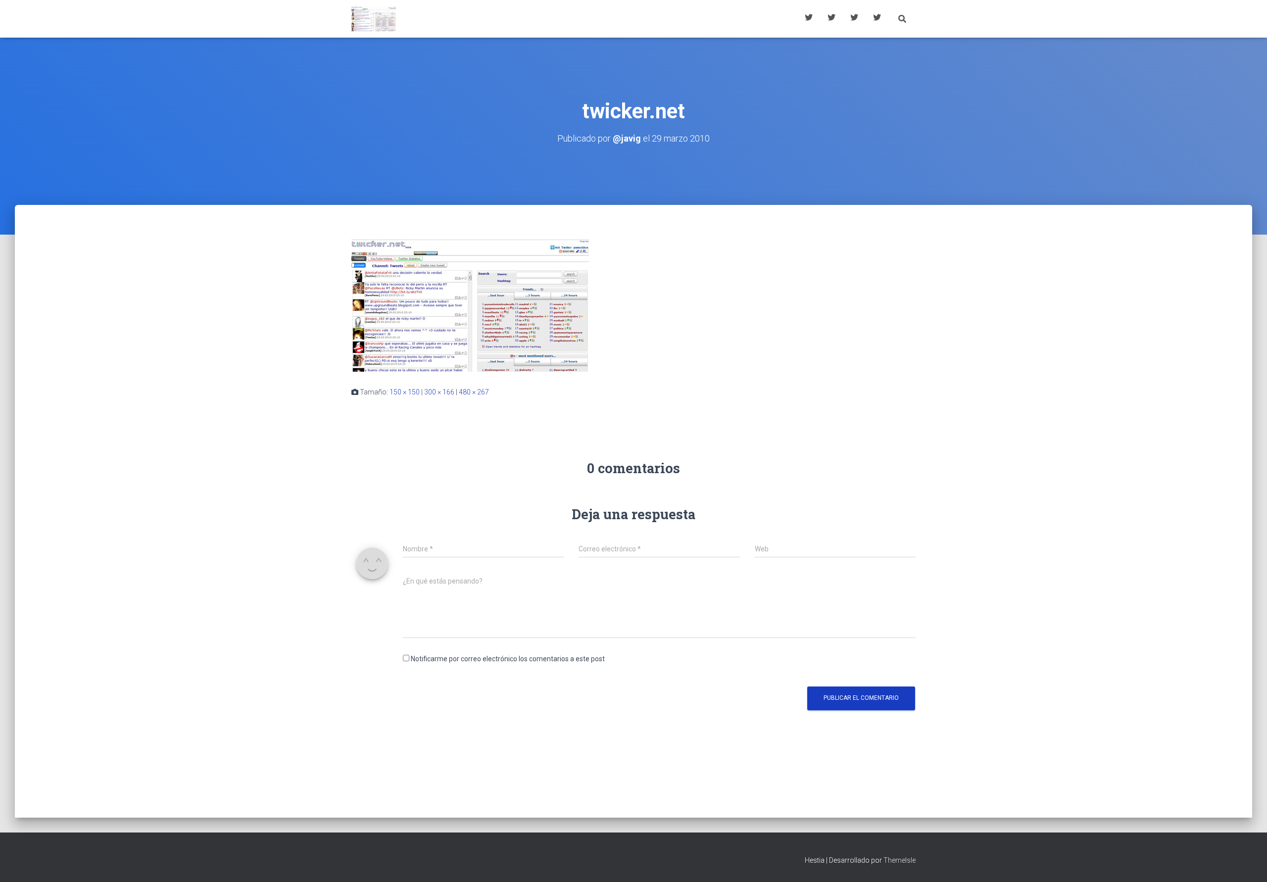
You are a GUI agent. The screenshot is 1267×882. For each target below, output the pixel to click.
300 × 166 (439, 392)
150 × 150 (405, 392)
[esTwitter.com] (373, 18)
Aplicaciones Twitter (831, 19)
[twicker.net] (470, 305)
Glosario (854, 19)
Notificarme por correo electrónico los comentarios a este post (508, 659)
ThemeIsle (899, 860)
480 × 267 (474, 392)
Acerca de (877, 19)
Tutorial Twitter (808, 19)
